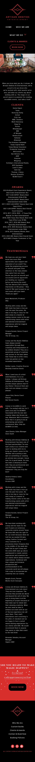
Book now (17, 687)
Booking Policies (17, 738)
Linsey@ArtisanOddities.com (17, 677)
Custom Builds (17, 727)
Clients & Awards (17, 730)
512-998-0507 (17, 673)
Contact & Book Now (17, 734)
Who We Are (17, 723)
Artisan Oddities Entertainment (17, 12)
